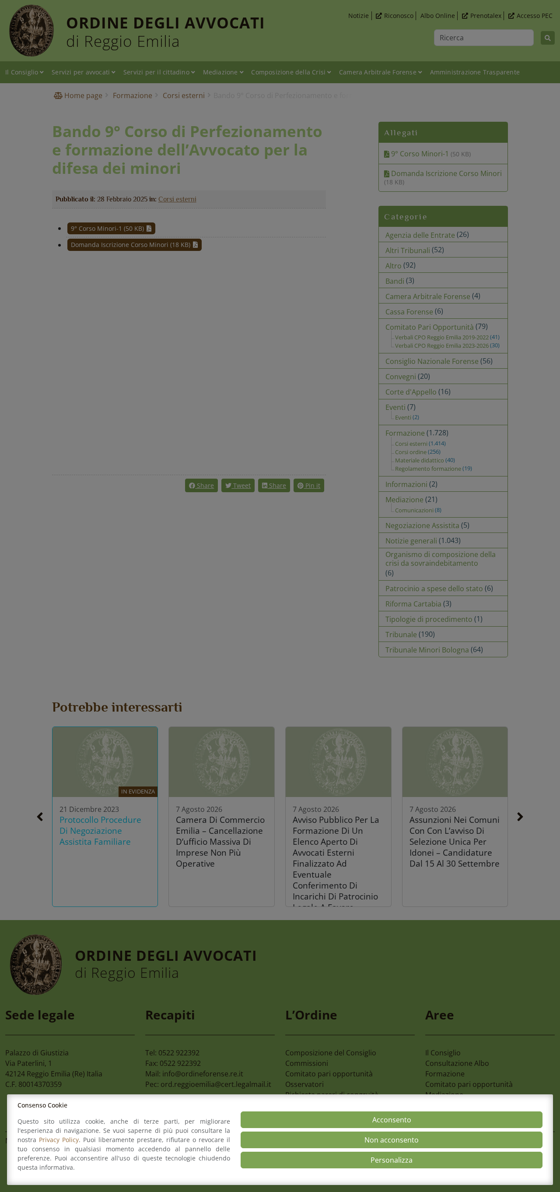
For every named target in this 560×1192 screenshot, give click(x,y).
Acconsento (391, 1120)
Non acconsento (391, 1140)
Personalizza (392, 1160)
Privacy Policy (59, 1140)
